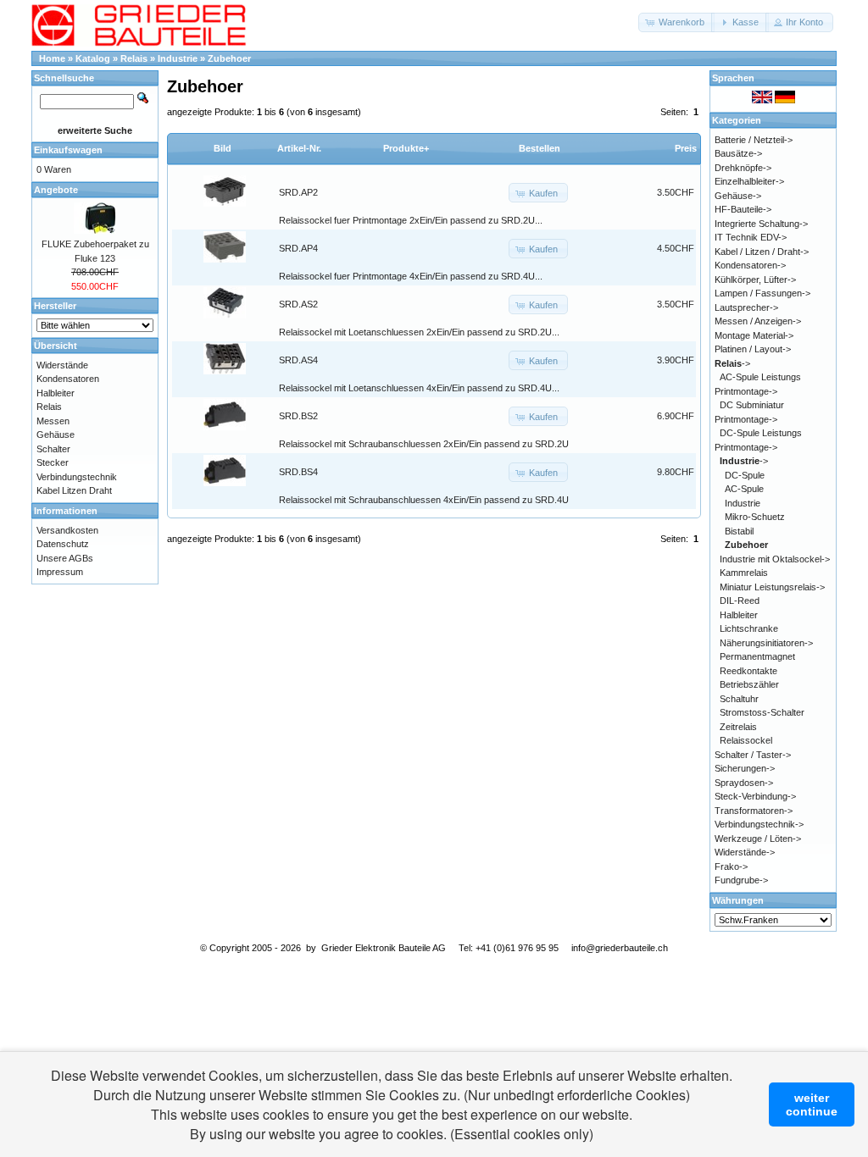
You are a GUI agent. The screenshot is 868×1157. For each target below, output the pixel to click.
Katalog (92, 58)
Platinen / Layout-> (753, 349)
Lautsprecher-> (746, 307)
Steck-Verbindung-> (755, 796)
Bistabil (739, 531)
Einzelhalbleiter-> (749, 181)
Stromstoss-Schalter (762, 712)
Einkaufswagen (68, 150)
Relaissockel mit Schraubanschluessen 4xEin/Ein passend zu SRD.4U (424, 500)
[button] (676, 22)
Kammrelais (744, 572)
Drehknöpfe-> (743, 168)
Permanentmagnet (757, 656)
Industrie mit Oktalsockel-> (775, 559)
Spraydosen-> (744, 783)
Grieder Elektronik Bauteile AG (383, 948)
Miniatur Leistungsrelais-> (772, 587)
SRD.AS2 (298, 304)
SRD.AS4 (298, 360)
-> (732, 363)
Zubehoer (229, 58)
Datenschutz (62, 544)
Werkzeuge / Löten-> (758, 838)
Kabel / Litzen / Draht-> (762, 251)
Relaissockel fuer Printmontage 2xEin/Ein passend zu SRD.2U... (410, 220)
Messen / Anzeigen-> (758, 321)
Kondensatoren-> (750, 265)
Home (52, 58)
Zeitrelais (738, 727)
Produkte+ (406, 148)
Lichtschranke (749, 628)
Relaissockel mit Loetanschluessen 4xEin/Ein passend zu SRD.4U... (419, 388)
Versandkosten (67, 530)
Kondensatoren (67, 379)
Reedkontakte (748, 671)
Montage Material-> (754, 335)
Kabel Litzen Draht (74, 490)
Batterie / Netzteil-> (754, 140)
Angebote (56, 190)
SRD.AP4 (298, 248)
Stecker (52, 462)
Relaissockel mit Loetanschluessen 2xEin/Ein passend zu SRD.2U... (419, 332)
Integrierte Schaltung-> (761, 224)
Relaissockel (746, 740)
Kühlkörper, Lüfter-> (755, 279)
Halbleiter (55, 393)
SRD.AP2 (298, 192)
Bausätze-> (738, 153)
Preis (686, 148)
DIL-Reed (740, 600)
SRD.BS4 (298, 472)
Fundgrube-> (741, 880)
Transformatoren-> (754, 810)
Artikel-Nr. (299, 148)
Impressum (59, 572)
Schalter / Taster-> (753, 755)
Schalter (53, 449)
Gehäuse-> (738, 196)
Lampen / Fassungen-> (762, 293)
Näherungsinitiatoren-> (766, 643)
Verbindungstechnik (76, 477)
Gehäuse (55, 434)
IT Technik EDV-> (751, 237)
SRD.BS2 (298, 416)
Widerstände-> (745, 852)
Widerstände (62, 365)
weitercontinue (811, 1104)
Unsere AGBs (64, 558)
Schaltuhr (739, 699)
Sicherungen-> (745, 768)
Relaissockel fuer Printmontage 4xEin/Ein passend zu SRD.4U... (410, 276)
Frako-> (731, 866)
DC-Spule (745, 475)
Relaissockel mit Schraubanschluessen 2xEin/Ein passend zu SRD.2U (424, 444)
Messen (53, 421)
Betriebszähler (749, 684)
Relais (133, 58)
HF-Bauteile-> (743, 209)
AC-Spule (744, 489)
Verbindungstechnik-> (759, 824)
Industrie (178, 58)
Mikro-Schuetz (755, 517)
